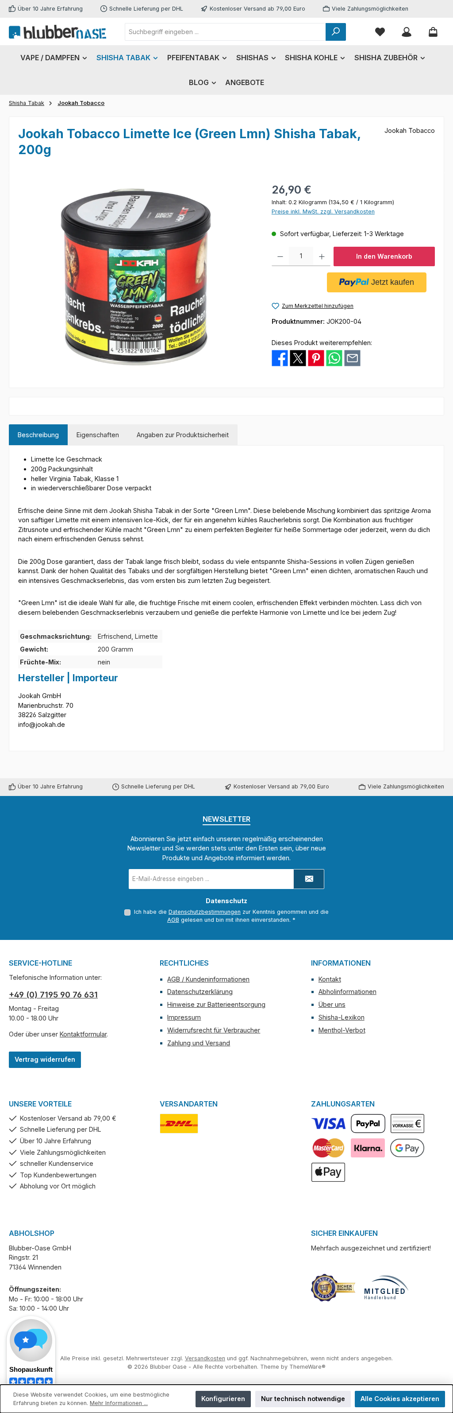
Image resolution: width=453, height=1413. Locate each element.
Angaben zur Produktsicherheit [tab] (183, 435)
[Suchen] (336, 32)
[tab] (38, 435)
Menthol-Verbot (342, 1030)
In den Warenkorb (384, 256)
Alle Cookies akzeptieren (400, 1398)
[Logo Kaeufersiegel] (333, 1287)
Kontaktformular (83, 1034)
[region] (136, 277)
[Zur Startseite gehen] (57, 31)
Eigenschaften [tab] (98, 435)
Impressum (184, 1017)
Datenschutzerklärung (200, 991)
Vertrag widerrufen (45, 1059)
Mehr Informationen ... (119, 1403)
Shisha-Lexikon (342, 1017)
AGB (173, 919)
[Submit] (308, 879)
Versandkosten (205, 1358)
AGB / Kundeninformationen (208, 979)
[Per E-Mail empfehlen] (352, 357)
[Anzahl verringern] (280, 256)
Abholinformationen (347, 991)
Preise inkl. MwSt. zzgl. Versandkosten (323, 211)
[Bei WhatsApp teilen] (334, 357)
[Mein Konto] (406, 32)
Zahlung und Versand (198, 1043)
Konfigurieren (223, 1398)
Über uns (332, 1004)
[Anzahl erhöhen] (321, 256)
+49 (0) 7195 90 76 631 (53, 994)
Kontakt (330, 979)
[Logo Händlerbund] (386, 1287)
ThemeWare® (307, 1366)
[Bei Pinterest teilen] (316, 357)
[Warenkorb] (433, 32)
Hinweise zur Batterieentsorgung (216, 1004)
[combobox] (225, 32)
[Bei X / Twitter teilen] (298, 357)
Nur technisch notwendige (303, 1398)
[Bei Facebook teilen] (280, 357)
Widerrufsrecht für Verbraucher (213, 1030)
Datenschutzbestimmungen (205, 911)
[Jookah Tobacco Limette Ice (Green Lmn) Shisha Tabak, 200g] (136, 277)
